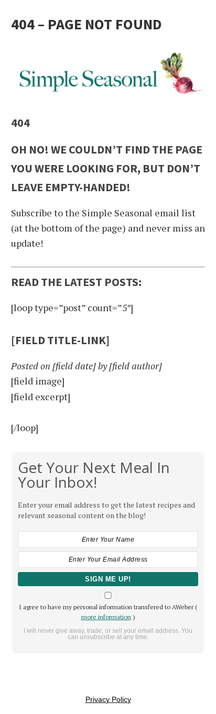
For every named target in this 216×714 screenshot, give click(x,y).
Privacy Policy (108, 699)
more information (106, 617)
